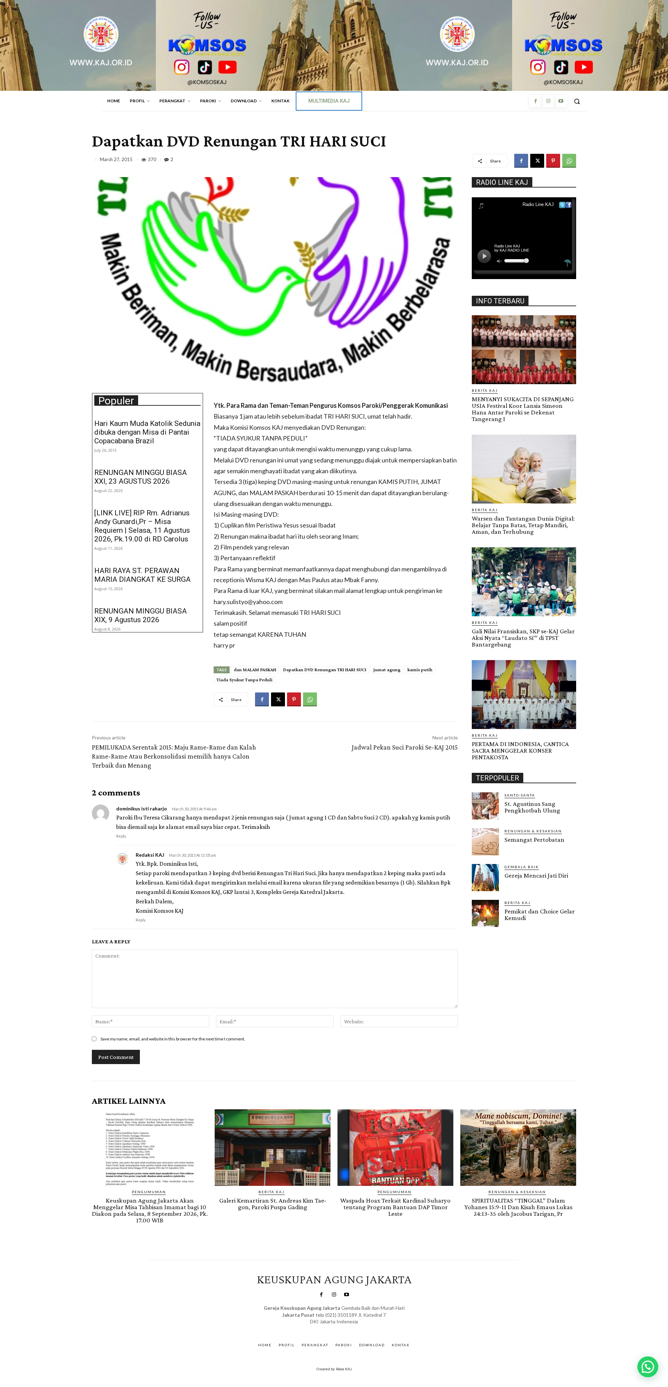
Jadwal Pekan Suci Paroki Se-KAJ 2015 (405, 747)
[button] (577, 101)
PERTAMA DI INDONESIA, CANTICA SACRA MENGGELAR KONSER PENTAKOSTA (520, 750)
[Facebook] (535, 101)
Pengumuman (149, 1192)
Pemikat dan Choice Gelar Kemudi (539, 914)
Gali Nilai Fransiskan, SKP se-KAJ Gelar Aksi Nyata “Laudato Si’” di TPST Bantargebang (523, 637)
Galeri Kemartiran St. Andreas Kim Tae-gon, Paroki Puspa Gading (272, 1204)
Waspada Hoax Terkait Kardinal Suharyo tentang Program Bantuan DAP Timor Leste (395, 1207)
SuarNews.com (323, 1329)
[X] (537, 161)
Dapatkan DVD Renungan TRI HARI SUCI (324, 669)
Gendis (354, 1329)
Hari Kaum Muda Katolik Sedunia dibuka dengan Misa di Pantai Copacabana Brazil (147, 432)
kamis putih (419, 669)
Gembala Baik (521, 867)
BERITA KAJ (485, 390)
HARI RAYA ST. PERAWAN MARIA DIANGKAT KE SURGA (142, 575)
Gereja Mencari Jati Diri (536, 875)
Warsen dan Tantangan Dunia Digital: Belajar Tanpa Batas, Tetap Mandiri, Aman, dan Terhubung (523, 525)
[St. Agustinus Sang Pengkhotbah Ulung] (485, 805)
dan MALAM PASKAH (255, 669)
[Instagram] (548, 101)
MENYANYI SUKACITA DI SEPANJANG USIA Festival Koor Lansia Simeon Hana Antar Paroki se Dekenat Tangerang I (523, 408)
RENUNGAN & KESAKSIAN (533, 831)
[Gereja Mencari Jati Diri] (485, 877)
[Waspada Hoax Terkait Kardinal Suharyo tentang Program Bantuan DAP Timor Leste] (395, 1147)
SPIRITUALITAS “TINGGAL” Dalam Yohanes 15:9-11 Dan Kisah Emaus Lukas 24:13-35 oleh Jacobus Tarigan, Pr (518, 1207)
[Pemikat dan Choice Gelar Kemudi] (485, 913)
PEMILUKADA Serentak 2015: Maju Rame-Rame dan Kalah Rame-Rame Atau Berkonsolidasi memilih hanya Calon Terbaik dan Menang (174, 756)
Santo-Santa (519, 795)
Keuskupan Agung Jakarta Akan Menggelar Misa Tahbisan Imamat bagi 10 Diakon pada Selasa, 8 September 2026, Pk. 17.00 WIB (150, 1210)
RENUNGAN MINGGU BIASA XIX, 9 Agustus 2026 (140, 615)
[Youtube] (561, 101)
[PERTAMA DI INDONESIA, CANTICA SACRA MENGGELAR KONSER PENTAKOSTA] (524, 694)
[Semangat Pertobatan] (485, 841)
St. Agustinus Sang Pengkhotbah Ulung (532, 807)
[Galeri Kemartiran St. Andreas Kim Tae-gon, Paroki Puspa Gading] (273, 1147)
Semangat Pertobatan (534, 839)
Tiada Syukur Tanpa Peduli (244, 679)
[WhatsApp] (569, 161)
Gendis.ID (484, 929)
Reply (121, 836)
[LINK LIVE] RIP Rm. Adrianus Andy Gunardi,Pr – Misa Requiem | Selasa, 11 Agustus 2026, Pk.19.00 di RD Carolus (142, 526)
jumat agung (386, 669)
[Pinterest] (553, 161)
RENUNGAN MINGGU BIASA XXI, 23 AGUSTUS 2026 (140, 476)
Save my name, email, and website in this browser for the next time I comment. (173, 1038)
